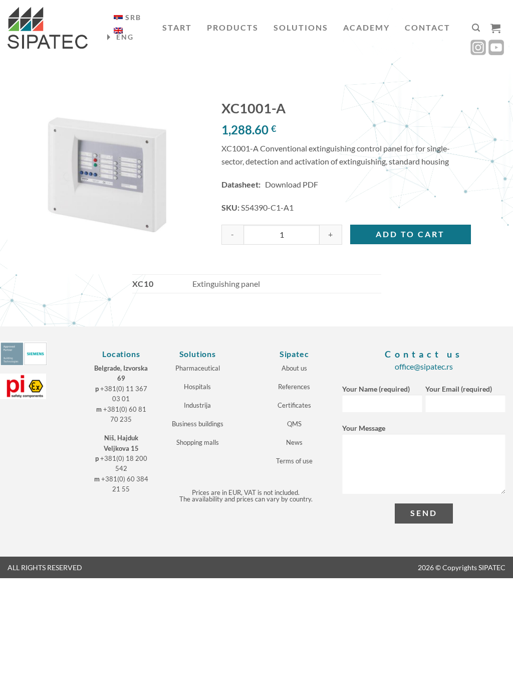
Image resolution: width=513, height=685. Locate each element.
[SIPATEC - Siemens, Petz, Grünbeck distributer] (48, 28)
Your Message (363, 428)
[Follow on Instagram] (478, 47)
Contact (427, 27)
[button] (476, 28)
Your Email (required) (458, 389)
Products (233, 27)
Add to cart (410, 234)
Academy (366, 27)
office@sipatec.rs (424, 366)
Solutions (301, 27)
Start (177, 27)
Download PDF (291, 184)
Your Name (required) (376, 389)
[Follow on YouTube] (496, 47)
